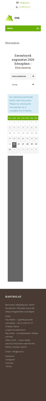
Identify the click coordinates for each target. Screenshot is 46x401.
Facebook (9, 356)
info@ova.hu (24, 3)
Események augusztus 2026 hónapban (23, 59)
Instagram (10, 359)
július (15, 158)
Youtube (9, 363)
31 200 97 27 (24, 7)
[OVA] (18, 18)
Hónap (14, 84)
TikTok (8, 366)
